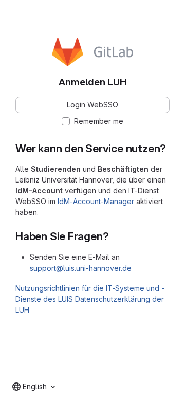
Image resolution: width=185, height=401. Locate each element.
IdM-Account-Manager (96, 201)
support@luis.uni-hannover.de (81, 268)
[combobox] (34, 386)
